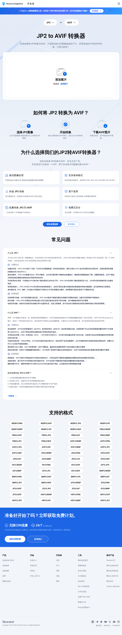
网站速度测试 (83, 560)
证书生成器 (82, 592)
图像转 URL (82, 602)
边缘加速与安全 (8, 560)
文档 (57, 560)
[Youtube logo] (105, 622)
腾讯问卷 (109, 581)
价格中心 (33, 560)
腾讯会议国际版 (112, 571)
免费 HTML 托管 (84, 597)
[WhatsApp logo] (101, 622)
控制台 (32, 571)
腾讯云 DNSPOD (112, 576)
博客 (57, 571)
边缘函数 (5, 571)
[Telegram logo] (97, 622)
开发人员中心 (35, 576)
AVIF (9, 318)
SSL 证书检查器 (83, 586)
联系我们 (38, 539)
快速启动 (33, 565)
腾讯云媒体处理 (112, 565)
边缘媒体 (5, 565)
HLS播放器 (82, 576)
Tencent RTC (111, 560)
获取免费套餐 (15, 539)
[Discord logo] (114, 622)
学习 (57, 565)
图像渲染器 (6, 581)
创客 (4, 576)
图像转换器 (82, 565)
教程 (57, 581)
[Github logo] (118, 622)
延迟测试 (81, 581)
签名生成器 (82, 571)
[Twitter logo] (110, 622)
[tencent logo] (21, 622)
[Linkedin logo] (93, 622)
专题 (57, 576)
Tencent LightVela (113, 586)
